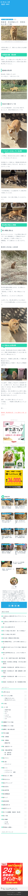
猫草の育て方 (14, 804)
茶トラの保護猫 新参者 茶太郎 (7, 19)
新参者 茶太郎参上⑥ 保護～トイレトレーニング (14, 677)
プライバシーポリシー (11, 892)
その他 (14, 703)
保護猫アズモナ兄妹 (14, 722)
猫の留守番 (14, 790)
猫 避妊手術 (15, 754)
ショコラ (15, 715)
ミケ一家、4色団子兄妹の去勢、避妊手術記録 (14, 658)
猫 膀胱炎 (14, 740)
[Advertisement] (19, 8)
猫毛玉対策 (14, 801)
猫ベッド (14, 797)
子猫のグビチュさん (15, 698)
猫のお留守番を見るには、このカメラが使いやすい (14, 653)
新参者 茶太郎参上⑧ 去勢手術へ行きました (14, 667)
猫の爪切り (14, 786)
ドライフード (15, 764)
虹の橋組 (14, 819)
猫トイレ (14, 767)
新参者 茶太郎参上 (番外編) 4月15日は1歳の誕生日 (14, 662)
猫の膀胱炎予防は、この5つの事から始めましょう (14, 642)
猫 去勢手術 (15, 752)
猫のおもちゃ (14, 779)
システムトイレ (15, 770)
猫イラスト (14, 758)
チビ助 (15, 822)
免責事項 (19, 892)
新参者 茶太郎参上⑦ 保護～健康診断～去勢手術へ (14, 671)
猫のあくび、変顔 (14, 775)
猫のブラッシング (14, 783)
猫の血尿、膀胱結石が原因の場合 (11, 638)
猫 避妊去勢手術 (14, 750)
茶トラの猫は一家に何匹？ (9, 634)
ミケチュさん (15, 716)
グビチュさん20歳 (14, 695)
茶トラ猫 (14, 815)
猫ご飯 (14, 761)
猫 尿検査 (14, 736)
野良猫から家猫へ (14, 827)
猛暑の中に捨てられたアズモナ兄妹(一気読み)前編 (15, 648)
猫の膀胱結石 (14, 793)
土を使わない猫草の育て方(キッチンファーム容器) (14, 622)
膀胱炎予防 (15, 743)
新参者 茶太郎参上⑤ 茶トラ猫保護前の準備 (14, 682)
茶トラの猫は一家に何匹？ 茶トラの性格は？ (14, 630)
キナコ (15, 711)
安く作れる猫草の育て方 (9, 627)
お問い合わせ (14, 692)
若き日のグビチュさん (15, 700)
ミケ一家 (14, 707)
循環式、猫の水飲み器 (14, 729)
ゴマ (15, 713)
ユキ (15, 718)
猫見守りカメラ (14, 808)
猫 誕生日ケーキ (14, 746)
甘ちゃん (15, 823)
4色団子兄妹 (15, 709)
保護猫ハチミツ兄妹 (14, 725)
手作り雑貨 (14, 733)
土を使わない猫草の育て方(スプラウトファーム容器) (14, 617)
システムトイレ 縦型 (15, 772)
